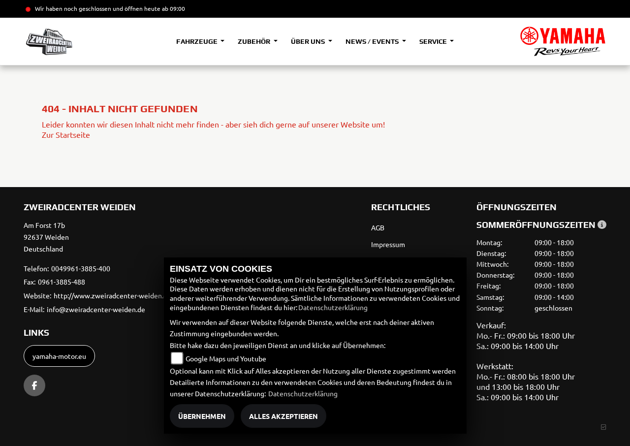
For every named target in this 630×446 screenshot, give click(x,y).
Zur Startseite (66, 134)
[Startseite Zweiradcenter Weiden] (562, 41)
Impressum (388, 244)
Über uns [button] (308, 41)
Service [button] (433, 41)
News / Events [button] (373, 41)
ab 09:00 (172, 8)
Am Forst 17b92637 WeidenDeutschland (46, 237)
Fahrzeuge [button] (197, 41)
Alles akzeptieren (283, 416)
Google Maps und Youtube (226, 358)
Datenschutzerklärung (333, 307)
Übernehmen (202, 416)
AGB (377, 227)
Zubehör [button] (255, 41)
